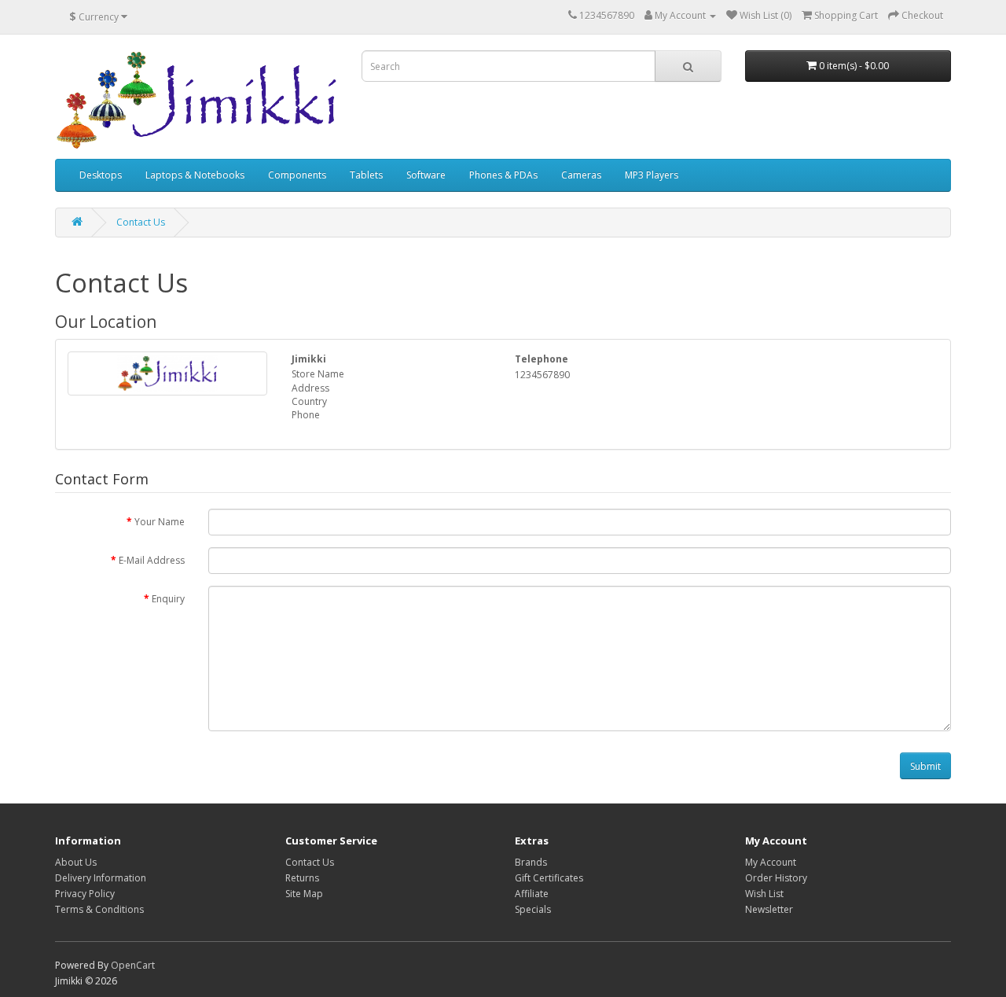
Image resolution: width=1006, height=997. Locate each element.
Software (426, 175)
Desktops (100, 175)
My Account (770, 862)
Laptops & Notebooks (194, 175)
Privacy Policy (85, 893)
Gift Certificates (549, 878)
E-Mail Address (152, 560)
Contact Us (140, 222)
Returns (302, 878)
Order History (776, 878)
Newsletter (769, 909)
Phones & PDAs (503, 175)
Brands (531, 862)
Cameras (581, 175)
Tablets (366, 175)
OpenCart (133, 965)
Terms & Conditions (99, 909)
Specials (533, 909)
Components (297, 175)
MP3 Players (651, 175)
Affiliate (532, 893)
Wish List (764, 893)
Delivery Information (100, 878)
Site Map (304, 893)
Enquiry (168, 598)
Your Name (159, 521)
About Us (76, 862)
